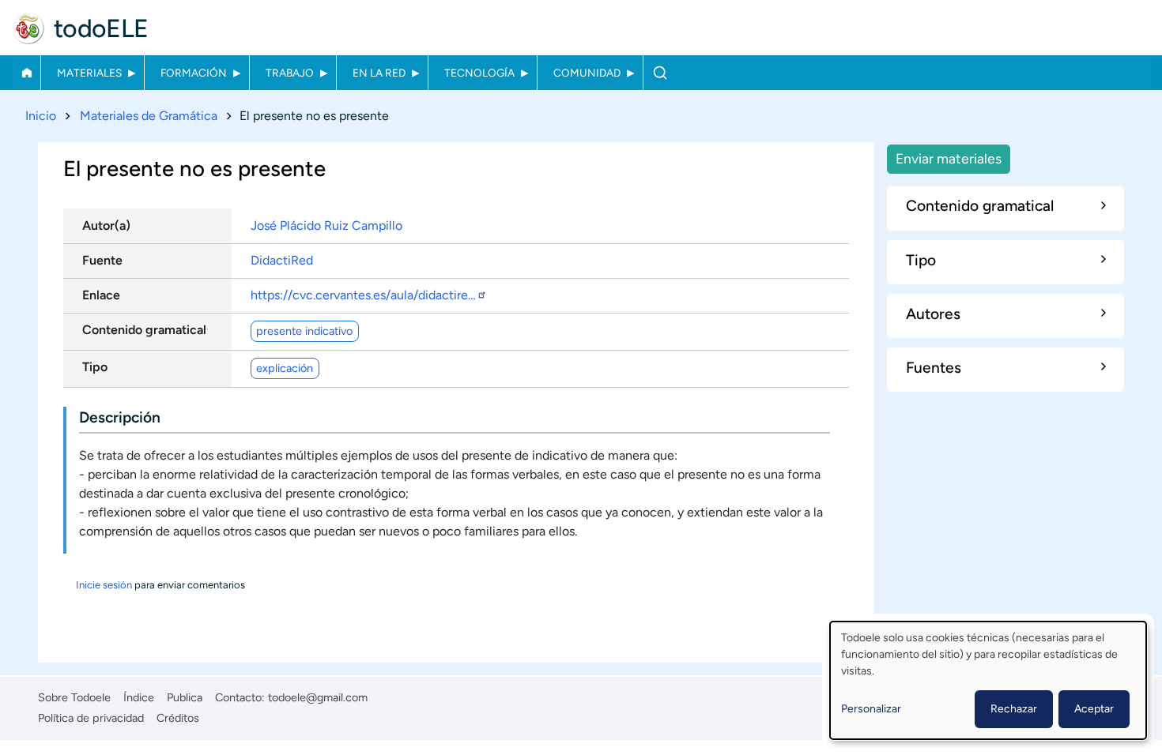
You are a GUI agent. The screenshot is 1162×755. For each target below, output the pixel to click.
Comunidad (587, 72)
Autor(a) (106, 225)
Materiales (89, 72)
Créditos (178, 718)
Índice (138, 697)
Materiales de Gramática (148, 115)
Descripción (119, 417)
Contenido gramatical (144, 329)
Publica (184, 697)
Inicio (26, 73)
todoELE (101, 28)
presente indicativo (304, 331)
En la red (379, 72)
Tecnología (479, 72)
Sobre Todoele (74, 697)
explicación (284, 368)
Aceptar (1094, 709)
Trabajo (290, 72)
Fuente (102, 260)
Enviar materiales (949, 158)
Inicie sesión (104, 585)
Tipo (95, 366)
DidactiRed (282, 260)
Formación (193, 72)
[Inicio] (28, 28)
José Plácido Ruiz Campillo (326, 225)
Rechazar (1013, 709)
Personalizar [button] (871, 709)
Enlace (101, 294)
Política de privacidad (91, 718)
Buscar (659, 73)
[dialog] (988, 680)
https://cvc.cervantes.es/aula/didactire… (363, 294)
